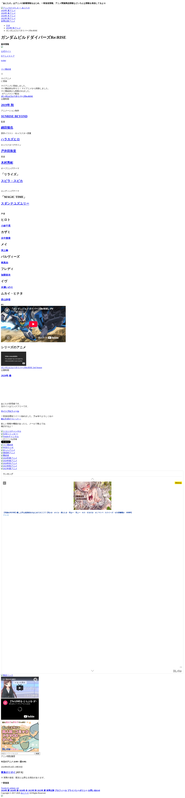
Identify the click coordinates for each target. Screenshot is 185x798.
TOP (8, 26)
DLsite (177, 671)
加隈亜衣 (6, 275)
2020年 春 (6, 375)
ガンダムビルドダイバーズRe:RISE (17, 96)
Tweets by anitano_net (10, 788)
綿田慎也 (7, 127)
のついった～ (11, 419)
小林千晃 (6, 225)
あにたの (25, 793)
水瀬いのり (7, 287)
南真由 (4, 262)
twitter (3, 60)
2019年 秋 (7, 105)
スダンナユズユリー (15, 203)
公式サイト (6, 51)
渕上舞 (4, 250)
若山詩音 (6, 299)
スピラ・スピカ (12, 180)
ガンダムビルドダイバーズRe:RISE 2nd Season (21, 367)
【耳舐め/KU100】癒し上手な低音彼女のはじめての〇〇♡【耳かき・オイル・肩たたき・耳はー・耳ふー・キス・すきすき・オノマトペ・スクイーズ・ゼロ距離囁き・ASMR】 (68, 512)
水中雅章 (6, 238)
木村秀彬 (7, 162)
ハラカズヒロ (10, 139)
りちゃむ (6, 515)
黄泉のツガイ (8, 772)
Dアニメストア (8, 56)
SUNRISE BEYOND (14, 116)
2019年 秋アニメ (13, 28)
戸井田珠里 (8, 151)
